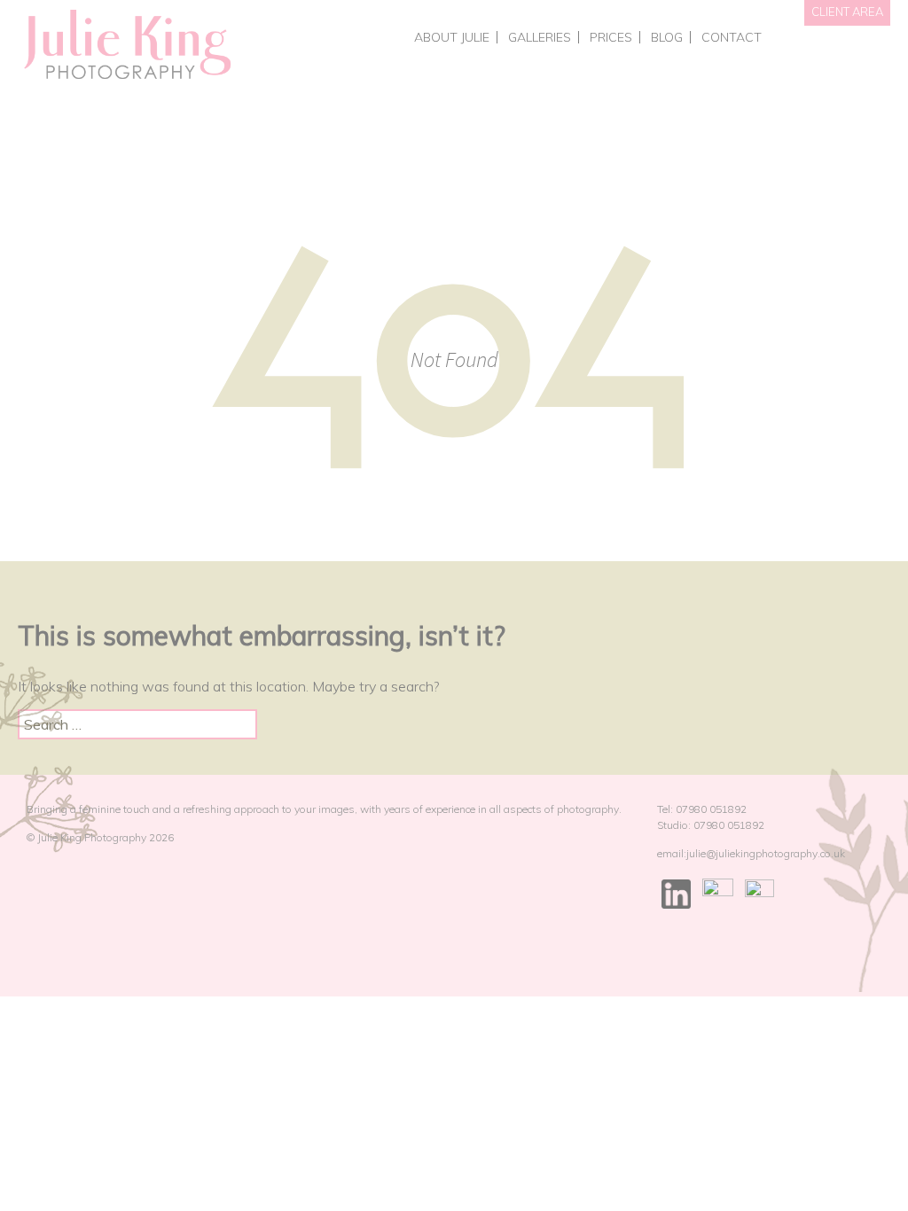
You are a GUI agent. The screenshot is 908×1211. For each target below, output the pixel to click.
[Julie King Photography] (126, 45)
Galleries (539, 37)
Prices (611, 37)
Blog (667, 37)
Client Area (847, 11)
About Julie (451, 37)
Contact (731, 37)
